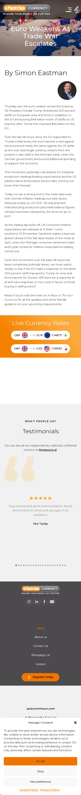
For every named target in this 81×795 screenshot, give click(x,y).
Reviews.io (46, 450)
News (40, 628)
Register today (43, 677)
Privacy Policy (50, 790)
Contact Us (40, 646)
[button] (75, 723)
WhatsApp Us (40, 655)
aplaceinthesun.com (40, 708)
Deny (40, 771)
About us (40, 637)
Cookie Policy (28, 790)
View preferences (40, 781)
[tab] (16, 565)
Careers (41, 664)
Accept (40, 761)
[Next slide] (40, 451)
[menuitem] (41, 628)
